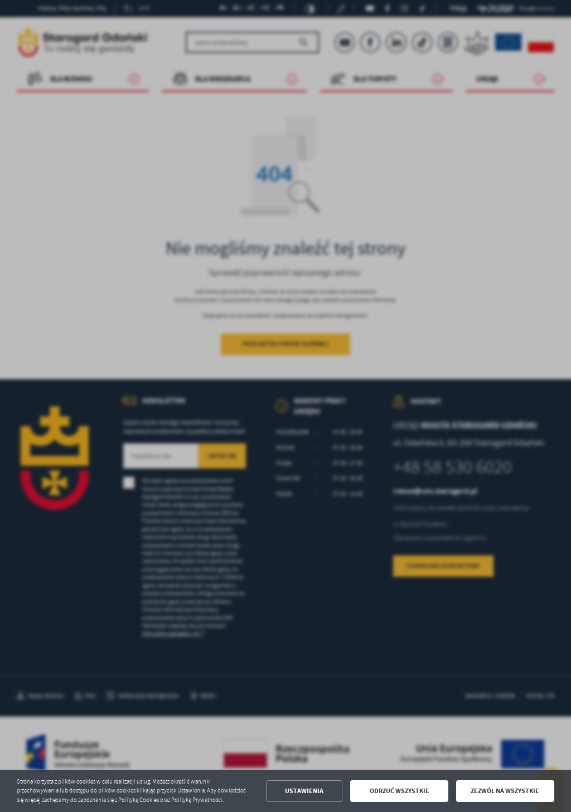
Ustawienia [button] (304, 790)
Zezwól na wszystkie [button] (505, 790)
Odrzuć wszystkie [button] (399, 790)
